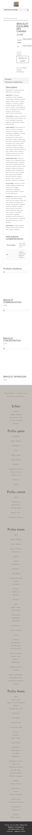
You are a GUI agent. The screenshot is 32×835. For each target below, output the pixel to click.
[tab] (16, 79)
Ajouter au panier (23, 59)
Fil (17, 47)
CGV (22, 829)
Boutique (9, 18)
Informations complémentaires (14, 82)
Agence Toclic (20, 831)
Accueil (5, 18)
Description (8, 79)
